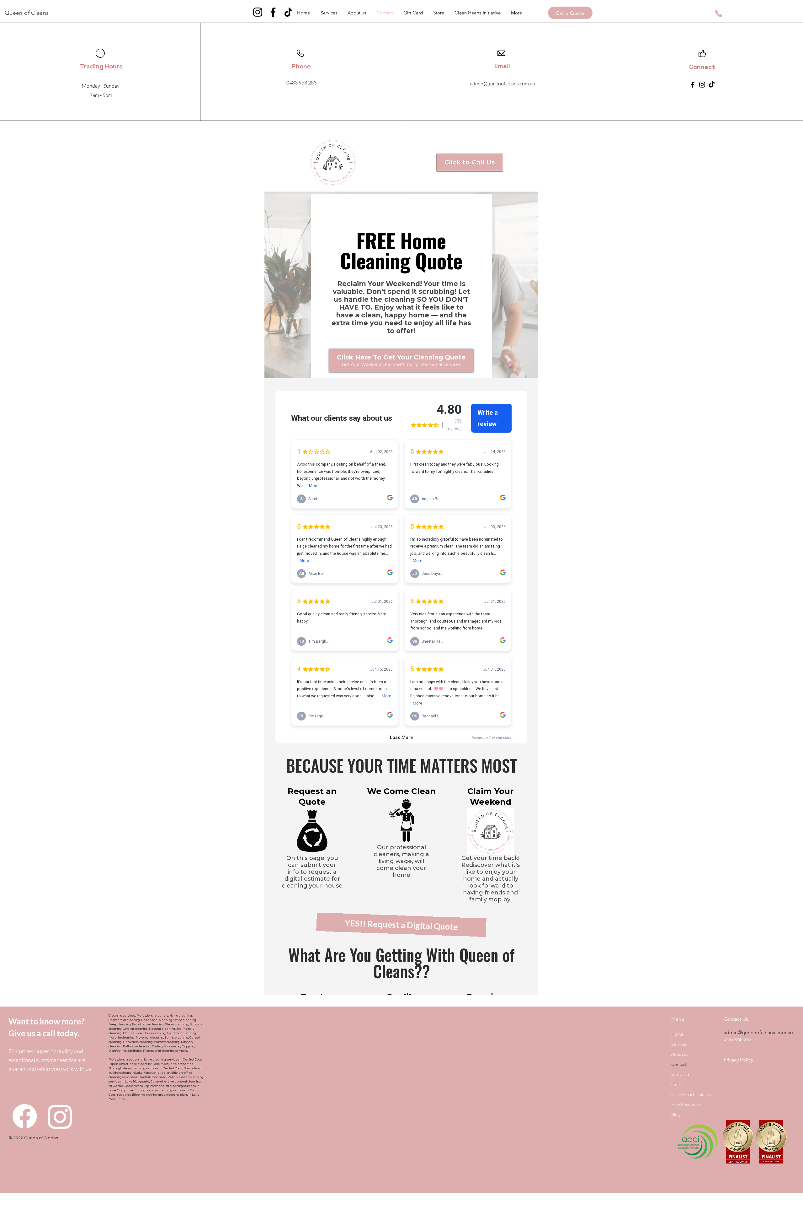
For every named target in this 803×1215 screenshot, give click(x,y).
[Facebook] (273, 12)
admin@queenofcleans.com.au (758, 1032)
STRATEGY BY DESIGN (80, 1212)
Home (677, 1034)
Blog (675, 1114)
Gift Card (680, 1074)
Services (679, 1044)
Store (676, 1084)
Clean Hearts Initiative (692, 1094)
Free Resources (686, 1104)
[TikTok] (288, 12)
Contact (679, 1064)
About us (680, 1054)
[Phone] (719, 13)
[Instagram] (258, 12)
